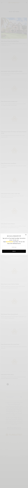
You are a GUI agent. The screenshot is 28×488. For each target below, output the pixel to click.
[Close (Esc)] (26, 235)
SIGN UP (14, 251)
